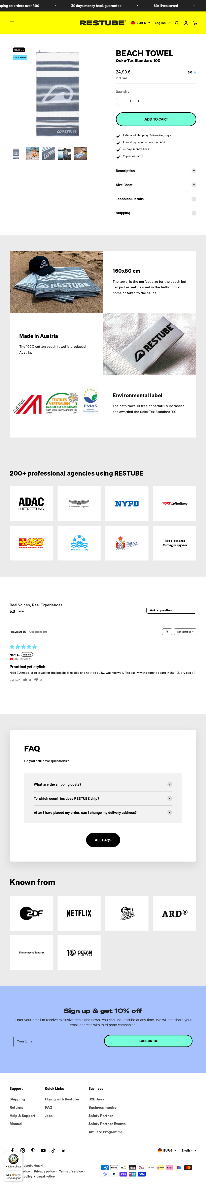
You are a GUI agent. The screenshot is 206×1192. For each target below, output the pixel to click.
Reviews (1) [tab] (18, 632)
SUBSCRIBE (148, 1041)
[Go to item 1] (16, 154)
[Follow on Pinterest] (33, 1150)
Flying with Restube (62, 1099)
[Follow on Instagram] (22, 1150)
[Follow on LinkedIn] (63, 1150)
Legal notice (46, 1176)
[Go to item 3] (48, 154)
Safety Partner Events (107, 1123)
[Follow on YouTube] (43, 1150)
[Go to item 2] (32, 154)
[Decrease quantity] (122, 101)
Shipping (17, 1099)
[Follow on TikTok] (53, 1150)
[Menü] (20, 1154)
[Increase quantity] (138, 101)
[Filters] (167, 631)
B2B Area (96, 1099)
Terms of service (71, 1171)
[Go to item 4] (64, 154)
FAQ (48, 1107)
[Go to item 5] (80, 154)
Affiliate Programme (106, 1131)
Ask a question (161, 610)
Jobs (49, 1115)
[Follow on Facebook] (12, 1150)
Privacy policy (44, 1171)
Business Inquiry (103, 1107)
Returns (16, 1107)
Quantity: (123, 91)
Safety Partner (101, 1115)
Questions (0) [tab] (38, 632)
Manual (16, 1123)
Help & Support (22, 1115)
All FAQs (103, 840)
